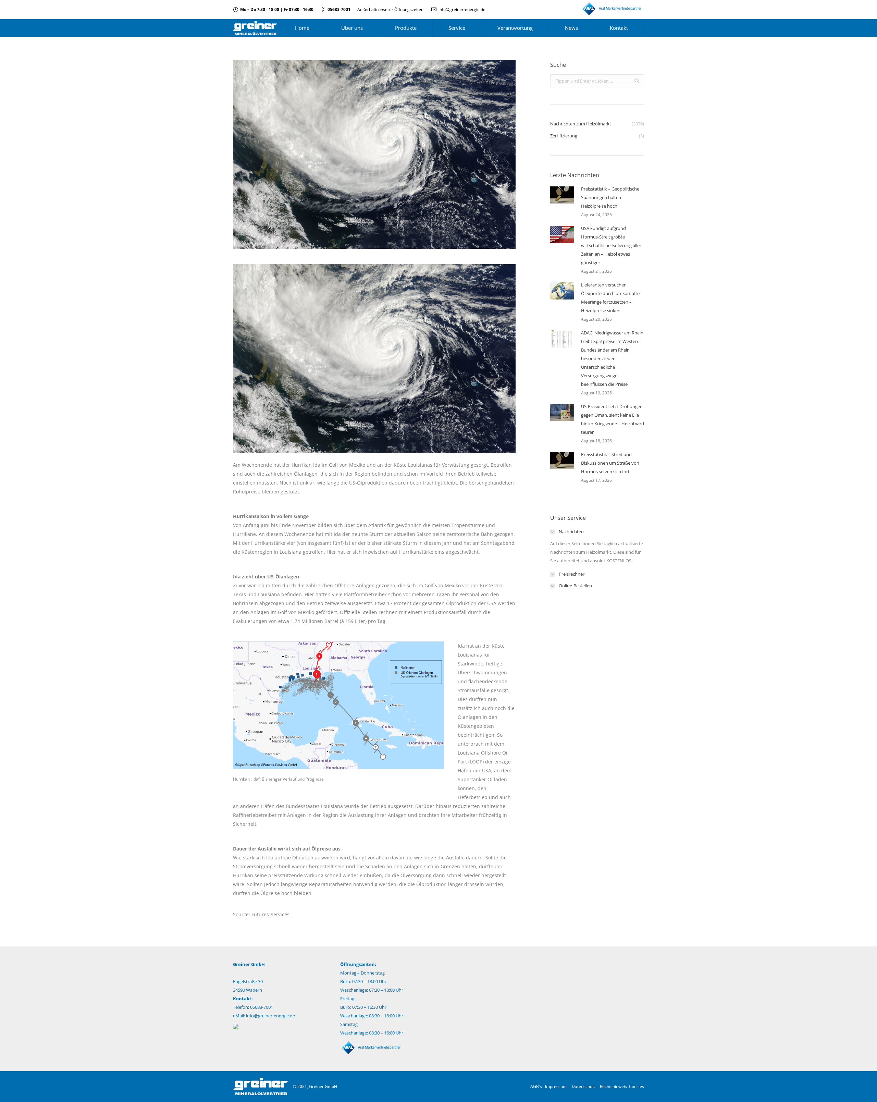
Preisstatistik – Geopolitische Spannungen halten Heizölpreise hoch (610, 197)
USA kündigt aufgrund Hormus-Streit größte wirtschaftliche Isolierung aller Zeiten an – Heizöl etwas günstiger (611, 245)
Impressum (556, 1086)
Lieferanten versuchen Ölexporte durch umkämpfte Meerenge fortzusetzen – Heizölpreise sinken (610, 298)
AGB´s (536, 1086)
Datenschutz (584, 1086)
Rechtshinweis (613, 1086)
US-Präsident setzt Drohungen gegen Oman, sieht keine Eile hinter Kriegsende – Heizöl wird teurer (612, 419)
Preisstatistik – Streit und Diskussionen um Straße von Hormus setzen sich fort (610, 463)
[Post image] (562, 195)
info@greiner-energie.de (461, 9)
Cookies (636, 1086)
